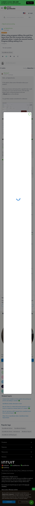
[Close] (30, 114)
